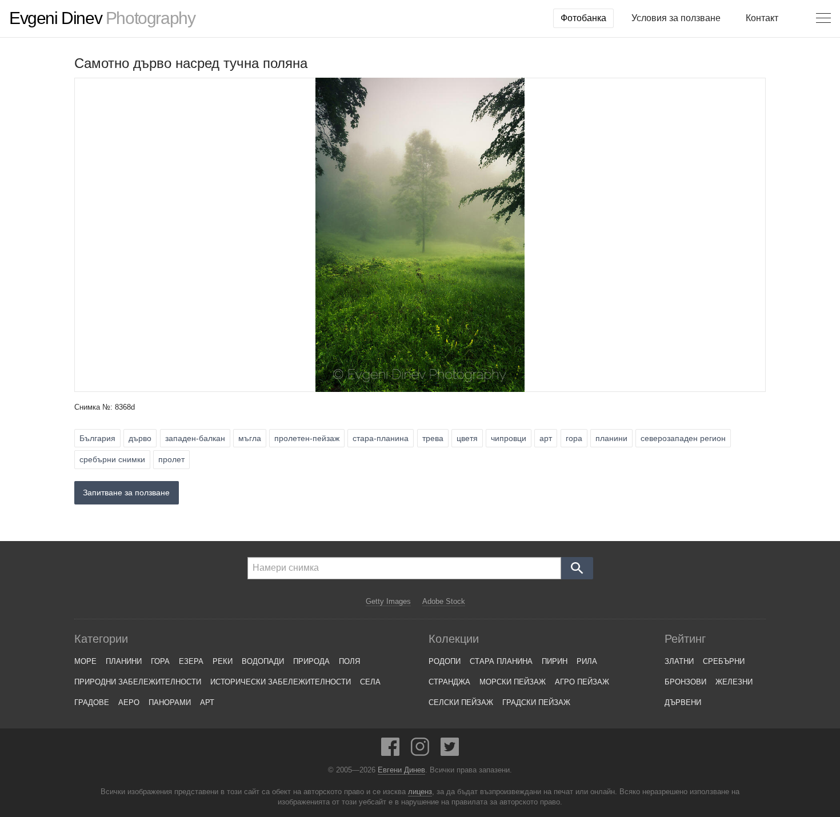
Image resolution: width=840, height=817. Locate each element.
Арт (207, 702)
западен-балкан (195, 438)
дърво (140, 438)
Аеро (128, 702)
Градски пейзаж (536, 702)
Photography (102, 18)
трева (432, 438)
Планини (124, 661)
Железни (734, 682)
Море (85, 661)
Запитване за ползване (126, 492)
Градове (91, 702)
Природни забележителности (137, 682)
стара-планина (381, 438)
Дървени (683, 702)
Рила (587, 661)
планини (611, 438)
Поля (349, 661)
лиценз (420, 792)
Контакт (762, 18)
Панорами (170, 702)
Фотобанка (583, 18)
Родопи (445, 661)
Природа (311, 661)
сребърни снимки (112, 459)
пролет (171, 459)
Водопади (263, 661)
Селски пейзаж (461, 702)
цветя (467, 438)
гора (574, 438)
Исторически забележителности (280, 682)
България (97, 438)
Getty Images (388, 601)
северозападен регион (683, 438)
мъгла (249, 438)
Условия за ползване (676, 18)
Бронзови (685, 682)
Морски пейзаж (512, 682)
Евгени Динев (401, 770)
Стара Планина (501, 661)
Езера (191, 661)
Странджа (449, 682)
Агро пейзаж (582, 682)
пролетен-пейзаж (306, 438)
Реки (223, 661)
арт (545, 438)
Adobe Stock (443, 601)
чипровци (508, 438)
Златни (679, 661)
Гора (160, 661)
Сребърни (724, 661)
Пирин (554, 661)
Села (370, 682)
